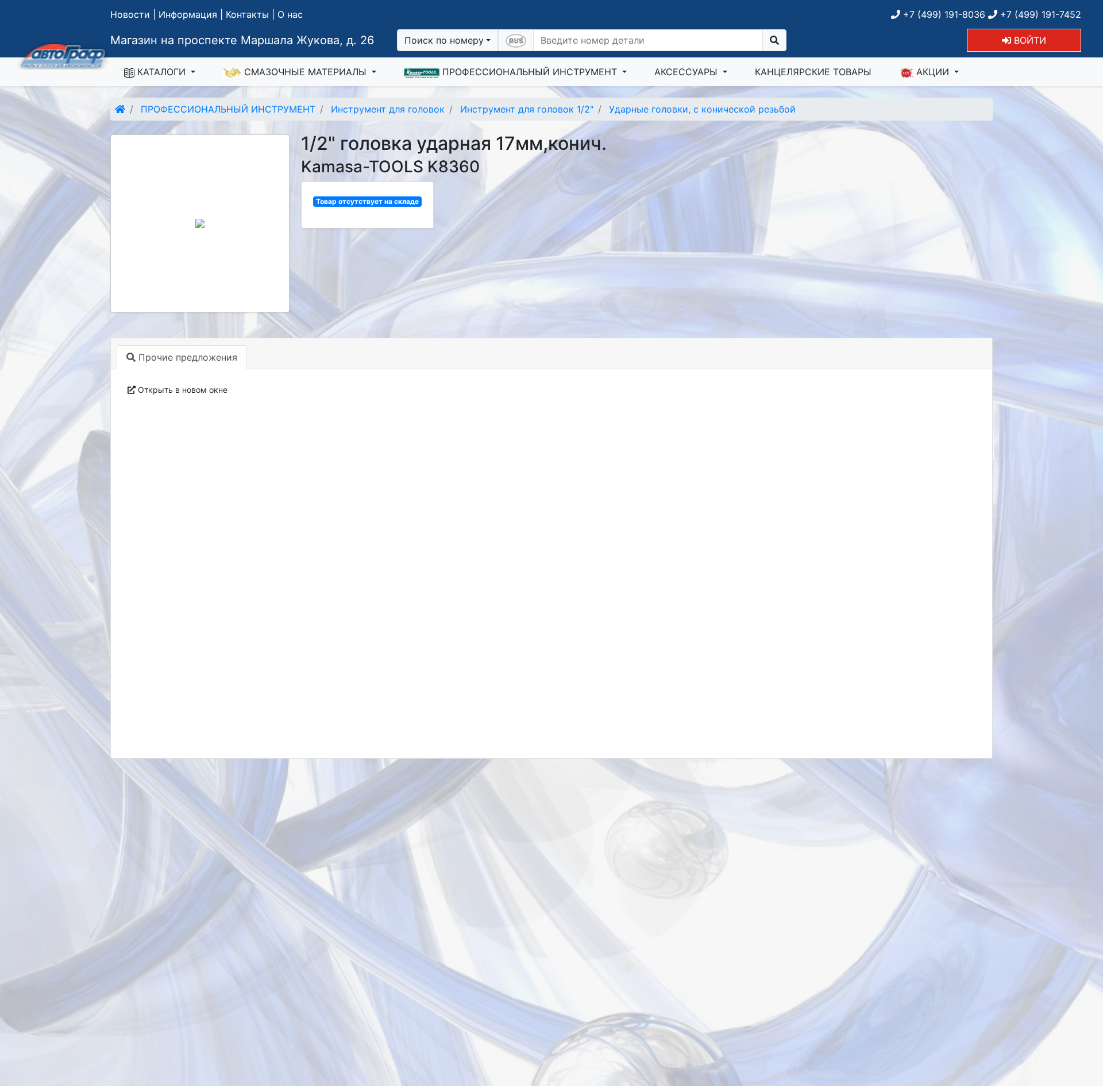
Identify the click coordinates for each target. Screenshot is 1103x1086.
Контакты (247, 14)
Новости (130, 14)
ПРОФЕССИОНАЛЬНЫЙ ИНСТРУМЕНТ (529, 72)
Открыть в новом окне (181, 390)
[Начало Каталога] (120, 109)
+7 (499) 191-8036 (942, 14)
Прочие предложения (186, 357)
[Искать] (774, 40)
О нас (290, 14)
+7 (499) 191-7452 (1039, 14)
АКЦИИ (932, 72)
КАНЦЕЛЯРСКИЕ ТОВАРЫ (813, 72)
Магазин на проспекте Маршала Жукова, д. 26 (242, 40)
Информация (188, 14)
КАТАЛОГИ (161, 72)
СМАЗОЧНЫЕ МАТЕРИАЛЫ (305, 72)
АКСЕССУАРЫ (687, 72)
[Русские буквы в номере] (516, 40)
